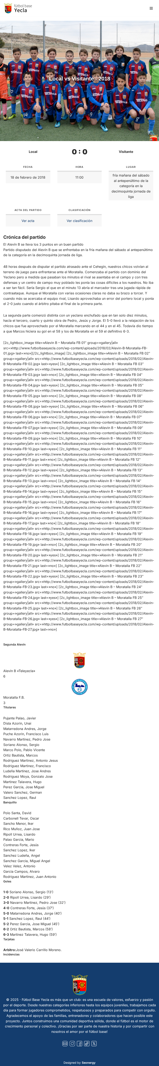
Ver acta (28, 221)
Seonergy (88, 1062)
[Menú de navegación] (151, 8)
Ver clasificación (79, 221)
